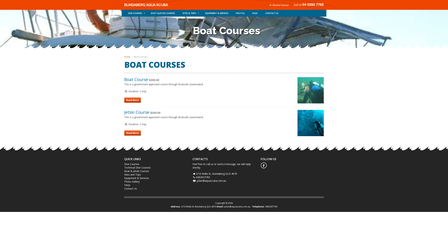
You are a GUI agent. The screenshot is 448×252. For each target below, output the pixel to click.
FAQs (255, 13)
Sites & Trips (189, 13)
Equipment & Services (216, 13)
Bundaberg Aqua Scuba (146, 5)
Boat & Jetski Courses (136, 171)
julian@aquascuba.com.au (211, 180)
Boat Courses (163, 13)
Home (127, 56)
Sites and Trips (132, 174)
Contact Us (130, 188)
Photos (240, 13)
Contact (271, 13)
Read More (132, 100)
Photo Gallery (132, 181)
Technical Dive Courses (137, 167)
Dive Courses (135, 13)
